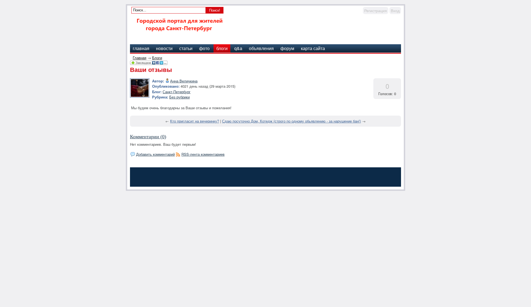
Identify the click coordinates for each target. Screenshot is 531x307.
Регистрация (375, 10)
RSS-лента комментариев (203, 154)
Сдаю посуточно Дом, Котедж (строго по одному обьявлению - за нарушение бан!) (291, 121)
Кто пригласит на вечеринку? (194, 121)
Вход (395, 10)
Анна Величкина (183, 81)
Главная (139, 57)
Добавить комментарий (155, 154)
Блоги (157, 57)
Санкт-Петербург (177, 91)
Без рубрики (179, 97)
